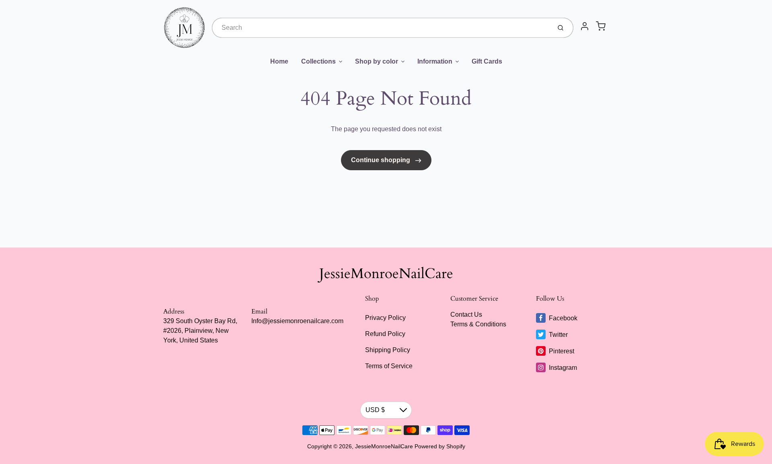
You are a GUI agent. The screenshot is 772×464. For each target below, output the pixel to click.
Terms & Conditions (478, 324)
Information (434, 61)
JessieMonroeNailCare (386, 273)
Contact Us (466, 314)
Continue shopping (381, 160)
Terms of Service (389, 366)
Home (279, 61)
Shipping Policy (387, 349)
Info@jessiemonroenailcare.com (297, 321)
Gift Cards (487, 61)
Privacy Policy (385, 317)
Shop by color (376, 61)
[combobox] (381, 28)
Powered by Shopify (440, 446)
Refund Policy (385, 333)
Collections (318, 61)
